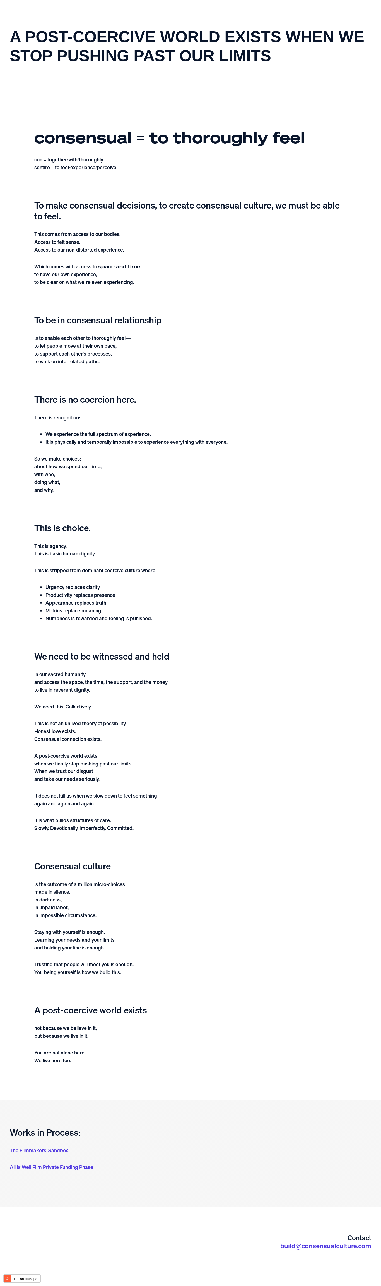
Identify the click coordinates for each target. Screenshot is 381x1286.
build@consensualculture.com (325, 1245)
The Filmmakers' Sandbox (39, 1150)
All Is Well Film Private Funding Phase (51, 1167)
